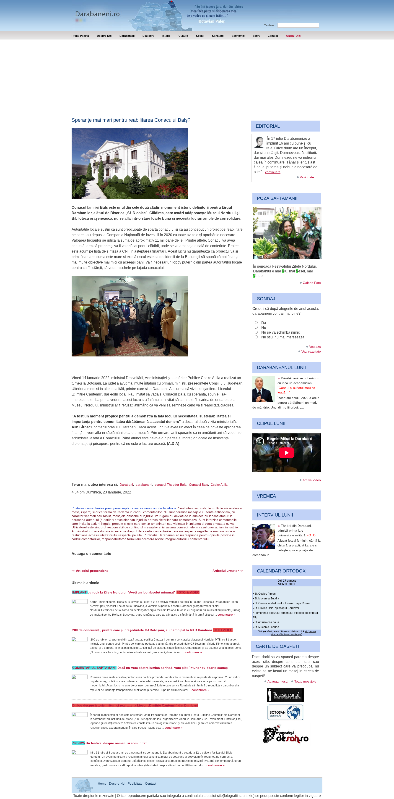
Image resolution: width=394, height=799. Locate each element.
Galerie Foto (312, 283)
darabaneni (144, 484)
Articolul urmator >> (228, 570)
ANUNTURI (293, 35)
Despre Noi (104, 35)
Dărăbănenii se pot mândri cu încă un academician (298, 385)
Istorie (166, 35)
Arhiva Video (312, 480)
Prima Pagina (80, 35)
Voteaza (315, 346)
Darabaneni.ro (96, 11)
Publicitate (135, 783)
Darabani (126, 484)
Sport (256, 35)
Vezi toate (307, 177)
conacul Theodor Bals (170, 484)
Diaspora (148, 35)
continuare (272, 172)
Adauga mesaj (277, 681)
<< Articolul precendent (90, 570)
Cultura (183, 35)
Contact (273, 35)
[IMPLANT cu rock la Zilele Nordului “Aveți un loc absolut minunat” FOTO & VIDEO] (80, 607)
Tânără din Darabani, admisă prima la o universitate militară (296, 530)
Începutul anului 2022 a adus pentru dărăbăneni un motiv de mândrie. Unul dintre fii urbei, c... (285, 402)
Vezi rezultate (311, 351)
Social (200, 35)
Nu (263, 328)
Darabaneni (127, 35)
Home (102, 783)
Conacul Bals (198, 484)
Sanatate (218, 35)
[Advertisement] (197, 74)
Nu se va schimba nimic (280, 332)
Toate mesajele (305, 681)
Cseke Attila (219, 484)
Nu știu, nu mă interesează (282, 337)
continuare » (227, 614)
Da (263, 323)
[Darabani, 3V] (287, 258)
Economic (238, 35)
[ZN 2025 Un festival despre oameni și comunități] (80, 758)
